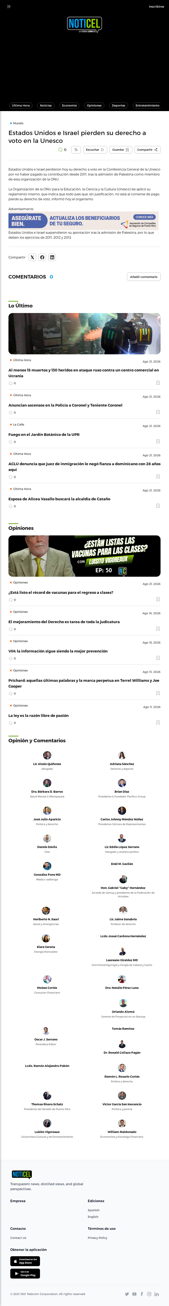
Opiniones (94, 105)
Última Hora (21, 105)
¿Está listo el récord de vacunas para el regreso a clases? (60, 592)
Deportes (118, 105)
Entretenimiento (148, 105)
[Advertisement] (84, 66)
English (93, 1216)
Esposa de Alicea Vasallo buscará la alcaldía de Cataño (59, 499)
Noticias (46, 105)
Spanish (93, 1210)
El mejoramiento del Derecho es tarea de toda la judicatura (64, 621)
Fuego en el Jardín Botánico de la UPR (44, 434)
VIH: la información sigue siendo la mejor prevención (58, 651)
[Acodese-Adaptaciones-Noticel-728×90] (84, 220)
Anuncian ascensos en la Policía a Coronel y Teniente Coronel (65, 405)
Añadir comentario (143, 277)
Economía (69, 105)
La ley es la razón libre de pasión (38, 715)
